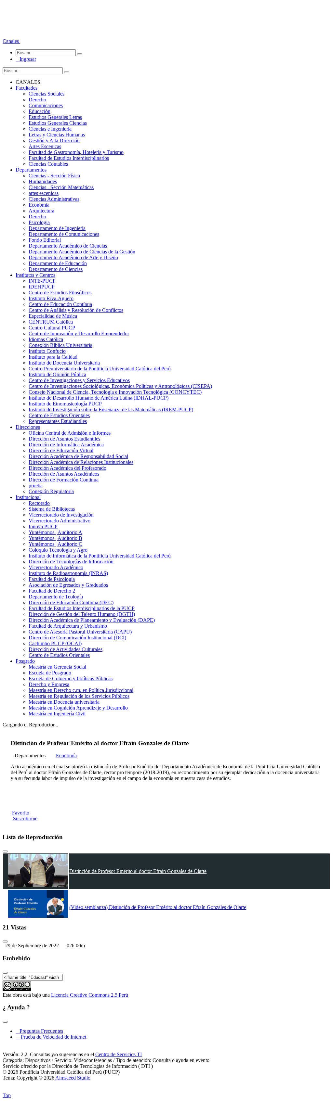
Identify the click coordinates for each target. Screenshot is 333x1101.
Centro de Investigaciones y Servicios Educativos (79, 380)
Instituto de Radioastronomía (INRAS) (68, 573)
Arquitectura (41, 210)
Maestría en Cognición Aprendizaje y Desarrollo (78, 708)
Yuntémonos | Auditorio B (55, 538)
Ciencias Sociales (46, 93)
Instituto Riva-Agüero (51, 298)
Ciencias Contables (48, 164)
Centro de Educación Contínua (60, 304)
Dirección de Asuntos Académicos (64, 474)
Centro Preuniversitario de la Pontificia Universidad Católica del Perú (100, 368)
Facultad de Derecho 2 (52, 591)
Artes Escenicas (45, 146)
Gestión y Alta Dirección (54, 140)
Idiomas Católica (46, 339)
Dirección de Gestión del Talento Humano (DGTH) (82, 614)
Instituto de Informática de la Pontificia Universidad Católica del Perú (100, 555)
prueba (36, 485)
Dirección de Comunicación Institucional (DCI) (77, 637)
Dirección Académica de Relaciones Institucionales (81, 462)
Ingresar (26, 59)
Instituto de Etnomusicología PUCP (65, 403)
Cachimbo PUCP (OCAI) (55, 643)
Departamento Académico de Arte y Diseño (73, 257)
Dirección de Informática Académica (66, 444)
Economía (39, 205)
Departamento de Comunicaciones (64, 234)
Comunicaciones (46, 105)
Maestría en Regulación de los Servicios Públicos (79, 696)
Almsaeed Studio (72, 1078)
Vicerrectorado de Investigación (61, 515)
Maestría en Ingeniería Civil (57, 713)
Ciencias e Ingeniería (50, 129)
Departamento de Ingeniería (57, 228)
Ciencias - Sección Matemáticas (61, 187)
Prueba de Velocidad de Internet (51, 1037)
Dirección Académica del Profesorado (67, 468)
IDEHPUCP (42, 286)
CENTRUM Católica (51, 322)
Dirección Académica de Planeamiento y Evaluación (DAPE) (92, 620)
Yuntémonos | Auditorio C (55, 544)
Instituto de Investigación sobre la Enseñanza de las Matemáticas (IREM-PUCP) (111, 409)
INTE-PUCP (42, 281)
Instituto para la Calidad (53, 357)
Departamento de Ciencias (56, 269)
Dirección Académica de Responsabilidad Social (78, 456)
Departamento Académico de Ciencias (68, 246)
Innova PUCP (43, 526)
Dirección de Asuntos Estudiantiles (64, 439)
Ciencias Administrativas (54, 199)
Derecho (37, 99)
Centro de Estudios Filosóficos (60, 292)
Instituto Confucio (47, 351)
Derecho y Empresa (49, 684)
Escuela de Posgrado (50, 672)
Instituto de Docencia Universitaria (64, 362)
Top (7, 1095)
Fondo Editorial (45, 240)
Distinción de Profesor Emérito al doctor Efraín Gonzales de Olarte (137, 871)
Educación (39, 111)
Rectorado (39, 503)
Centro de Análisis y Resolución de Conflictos (76, 310)
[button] (11, 41)
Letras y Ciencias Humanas (57, 134)
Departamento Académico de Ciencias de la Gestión (82, 251)
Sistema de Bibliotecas (52, 509)
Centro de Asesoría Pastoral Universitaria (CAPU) (80, 631)
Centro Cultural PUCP (52, 327)
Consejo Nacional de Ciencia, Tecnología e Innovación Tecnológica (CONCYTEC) (115, 392)
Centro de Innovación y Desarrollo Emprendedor (79, 333)
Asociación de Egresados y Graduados (68, 585)
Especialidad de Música (53, 316)
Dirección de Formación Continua (64, 479)
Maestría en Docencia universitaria (64, 702)
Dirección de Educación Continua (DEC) (71, 602)
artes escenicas (44, 193)
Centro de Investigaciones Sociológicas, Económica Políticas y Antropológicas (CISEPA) (120, 386)
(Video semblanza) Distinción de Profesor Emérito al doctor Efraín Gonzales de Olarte (157, 907)
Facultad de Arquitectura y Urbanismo (68, 626)
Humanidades (43, 181)
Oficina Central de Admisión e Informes (70, 433)
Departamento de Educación (58, 263)
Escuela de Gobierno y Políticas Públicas (71, 678)
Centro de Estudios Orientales (59, 415)
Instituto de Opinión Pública (57, 374)
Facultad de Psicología (52, 579)
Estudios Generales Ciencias (58, 123)
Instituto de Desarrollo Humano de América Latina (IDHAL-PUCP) (98, 398)
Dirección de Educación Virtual (61, 450)
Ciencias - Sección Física (54, 175)
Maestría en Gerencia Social (57, 667)
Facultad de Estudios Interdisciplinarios (69, 158)
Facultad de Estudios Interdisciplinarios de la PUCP (82, 608)
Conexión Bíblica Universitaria (60, 345)
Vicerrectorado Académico (56, 567)
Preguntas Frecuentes (39, 1031)
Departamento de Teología (56, 596)
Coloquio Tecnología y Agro (58, 550)
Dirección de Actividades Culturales (65, 649)
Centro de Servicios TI (118, 1054)
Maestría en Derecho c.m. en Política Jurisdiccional (81, 690)
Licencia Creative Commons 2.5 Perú (89, 995)
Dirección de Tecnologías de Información (71, 561)
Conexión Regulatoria (51, 491)
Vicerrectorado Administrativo (59, 520)
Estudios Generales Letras (55, 117)
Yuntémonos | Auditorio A (55, 532)
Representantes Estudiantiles (58, 421)
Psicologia (39, 222)
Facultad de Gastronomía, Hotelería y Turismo (76, 152)
